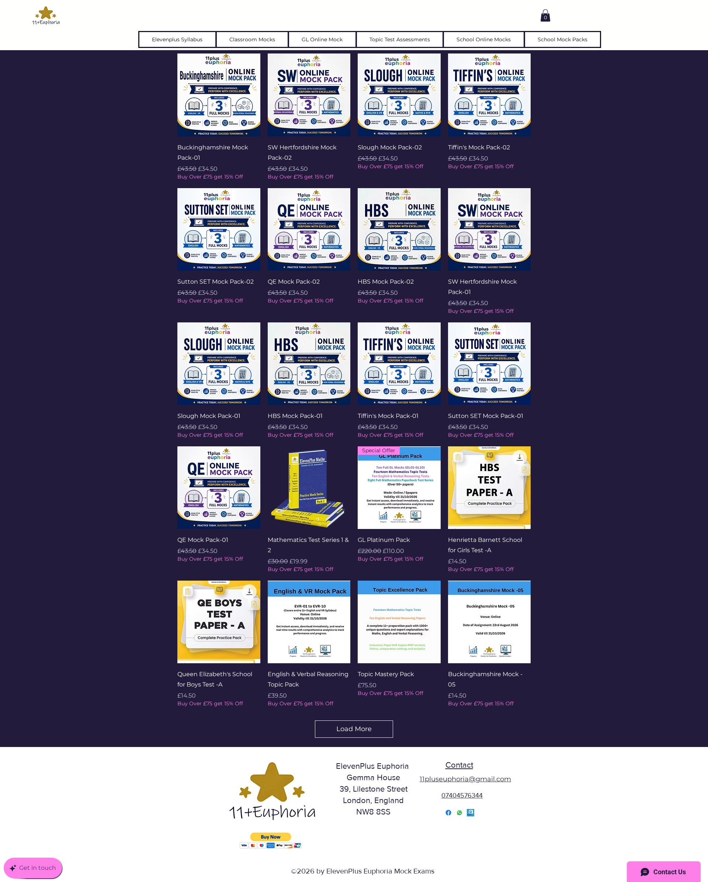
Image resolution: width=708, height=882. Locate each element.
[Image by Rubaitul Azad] (470, 812)
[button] (545, 15)
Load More (354, 729)
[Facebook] (448, 812)
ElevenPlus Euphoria (373, 766)
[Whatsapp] (459, 812)
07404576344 (462, 795)
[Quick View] (218, 94)
